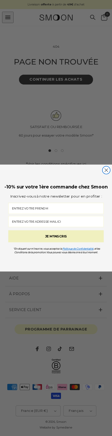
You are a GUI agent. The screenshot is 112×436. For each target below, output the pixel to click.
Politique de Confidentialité (78, 248)
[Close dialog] (106, 170)
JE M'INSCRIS (56, 236)
